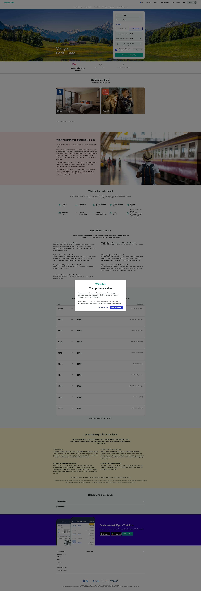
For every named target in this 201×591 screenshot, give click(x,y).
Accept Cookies (116, 307)
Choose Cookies (103, 307)
